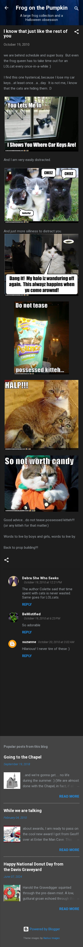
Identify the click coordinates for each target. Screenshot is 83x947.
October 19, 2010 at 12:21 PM (43, 582)
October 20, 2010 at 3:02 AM (56, 642)
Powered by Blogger (44, 929)
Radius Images (51, 938)
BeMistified (31, 614)
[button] (76, 32)
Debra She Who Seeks (40, 578)
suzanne (29, 642)
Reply (27, 604)
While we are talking (23, 810)
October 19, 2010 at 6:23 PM (42, 618)
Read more (69, 796)
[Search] (76, 9)
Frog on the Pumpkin (42, 8)
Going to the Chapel (23, 757)
